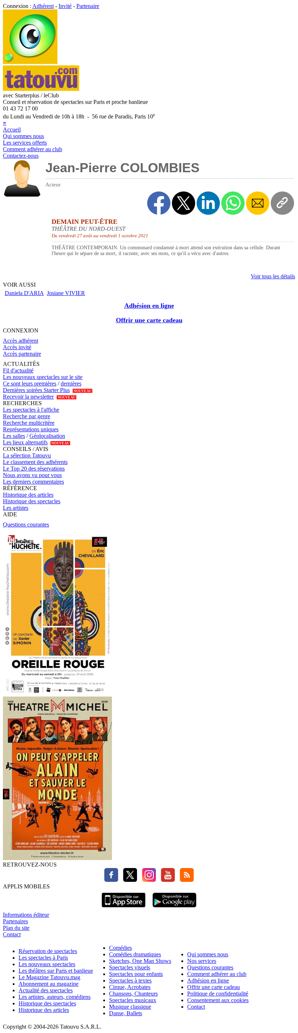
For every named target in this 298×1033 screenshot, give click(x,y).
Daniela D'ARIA (24, 293)
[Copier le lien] (282, 203)
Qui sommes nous (23, 136)
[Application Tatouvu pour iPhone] (123, 908)
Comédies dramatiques (135, 954)
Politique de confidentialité (217, 993)
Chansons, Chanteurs (133, 993)
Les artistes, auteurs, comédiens (54, 997)
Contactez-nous (21, 156)
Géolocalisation (47, 436)
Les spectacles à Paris (43, 958)
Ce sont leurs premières (29, 383)
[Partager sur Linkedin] (208, 203)
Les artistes (15, 508)
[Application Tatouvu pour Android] (174, 908)
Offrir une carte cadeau (149, 320)
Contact (12, 934)
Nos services (201, 961)
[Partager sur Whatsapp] (233, 203)
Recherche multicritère (29, 423)
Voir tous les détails (273, 276)
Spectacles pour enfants (136, 974)
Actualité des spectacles (46, 990)
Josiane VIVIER (66, 293)
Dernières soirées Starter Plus (36, 390)
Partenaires (15, 921)
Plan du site (16, 928)
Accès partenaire (22, 354)
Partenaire (87, 6)
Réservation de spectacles (48, 951)
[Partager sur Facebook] (158, 203)
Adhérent (43, 6)
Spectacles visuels (129, 967)
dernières (71, 383)
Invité (65, 6)
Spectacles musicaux (132, 1000)
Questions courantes (26, 524)
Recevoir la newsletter (28, 397)
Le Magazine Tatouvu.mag (49, 977)
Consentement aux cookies (218, 1000)
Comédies (120, 948)
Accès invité (17, 347)
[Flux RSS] (185, 880)
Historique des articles (28, 495)
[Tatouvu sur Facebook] (111, 880)
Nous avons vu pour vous (32, 475)
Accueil (12, 129)
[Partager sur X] (183, 203)
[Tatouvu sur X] (128, 880)
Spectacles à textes (130, 980)
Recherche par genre (26, 416)
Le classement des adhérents (35, 462)
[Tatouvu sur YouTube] (166, 880)
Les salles (14, 436)
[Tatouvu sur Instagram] (147, 880)
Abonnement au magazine (48, 984)
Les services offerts (25, 143)
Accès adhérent (20, 341)
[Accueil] (30, 62)
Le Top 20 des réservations (34, 468)
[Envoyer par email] (257, 203)
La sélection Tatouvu (27, 455)
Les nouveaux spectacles (47, 964)
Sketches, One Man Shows (140, 961)
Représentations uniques (31, 429)
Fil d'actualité (18, 370)
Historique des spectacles (31, 501)
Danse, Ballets (125, 1013)
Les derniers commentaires (33, 482)
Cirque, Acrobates (129, 987)
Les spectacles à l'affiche (31, 410)
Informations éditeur (26, 915)
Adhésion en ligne (149, 305)
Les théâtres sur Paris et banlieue (56, 971)
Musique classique (130, 1007)
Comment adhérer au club (32, 149)
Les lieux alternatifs (25, 442)
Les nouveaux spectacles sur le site (42, 377)
